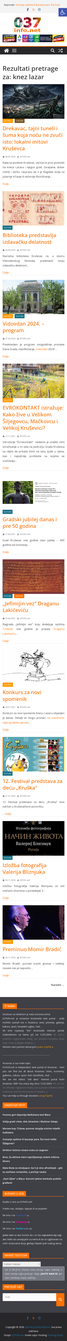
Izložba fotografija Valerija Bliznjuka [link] (25, 868)
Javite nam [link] (8, 1235)
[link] (63, 12)
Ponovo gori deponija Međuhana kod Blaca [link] (26, 1114)
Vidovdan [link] (41, 349)
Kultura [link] (7, 228)
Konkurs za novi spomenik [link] (22, 695)
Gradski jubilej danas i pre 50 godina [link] (30, 522)
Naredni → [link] (57, 985)
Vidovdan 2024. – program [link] (23, 327)
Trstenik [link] (19, 596)
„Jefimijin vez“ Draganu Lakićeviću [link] (31, 607)
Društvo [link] (8, 121)
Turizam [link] (19, 121)
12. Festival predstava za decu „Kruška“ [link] (32, 784)
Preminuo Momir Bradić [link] (32, 949)
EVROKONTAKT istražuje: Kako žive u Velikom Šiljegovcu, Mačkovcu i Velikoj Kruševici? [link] (33, 417)
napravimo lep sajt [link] (51, 1235)
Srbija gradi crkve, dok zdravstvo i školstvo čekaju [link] (30, 1121)
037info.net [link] (25, 156)
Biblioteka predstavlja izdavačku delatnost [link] (29, 238)
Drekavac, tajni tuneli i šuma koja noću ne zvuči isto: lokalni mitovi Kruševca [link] (33, 138)
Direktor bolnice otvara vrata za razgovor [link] (25, 1150)
